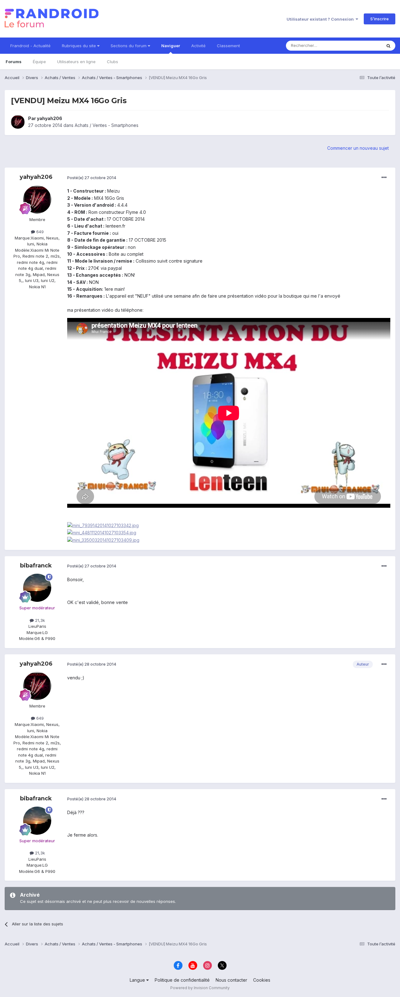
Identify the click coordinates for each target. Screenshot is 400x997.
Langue (138, 980)
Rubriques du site (79, 45)
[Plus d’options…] (384, 177)
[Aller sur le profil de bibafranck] (37, 588)
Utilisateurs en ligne (76, 61)
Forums (14, 61)
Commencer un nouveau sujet (358, 148)
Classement (228, 45)
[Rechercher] (388, 46)
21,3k (39, 620)
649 (39, 231)
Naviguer (170, 45)
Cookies (261, 980)
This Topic (363, 45)
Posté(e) (91, 177)
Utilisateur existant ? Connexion (321, 19)
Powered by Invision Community (200, 987)
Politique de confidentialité (182, 980)
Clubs (112, 61)
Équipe (39, 61)
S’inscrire (379, 18)
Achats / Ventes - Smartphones (106, 125)
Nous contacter (231, 980)
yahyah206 (49, 118)
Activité (198, 45)
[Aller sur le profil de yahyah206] (18, 122)
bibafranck (36, 565)
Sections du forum (129, 45)
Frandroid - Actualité (30, 45)
